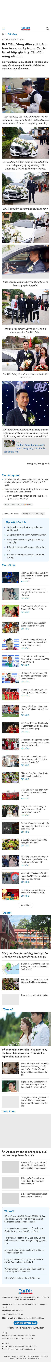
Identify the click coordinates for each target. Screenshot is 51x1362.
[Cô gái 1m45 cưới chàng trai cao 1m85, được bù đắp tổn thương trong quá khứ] (10, 811)
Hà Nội (5, 1333)
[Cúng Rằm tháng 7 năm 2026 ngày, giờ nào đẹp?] (10, 844)
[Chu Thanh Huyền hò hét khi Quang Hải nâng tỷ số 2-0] (10, 611)
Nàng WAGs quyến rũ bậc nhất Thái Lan (22, 1278)
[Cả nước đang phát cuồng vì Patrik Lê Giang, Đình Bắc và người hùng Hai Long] (10, 644)
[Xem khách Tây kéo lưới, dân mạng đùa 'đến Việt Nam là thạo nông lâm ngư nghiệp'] (10, 878)
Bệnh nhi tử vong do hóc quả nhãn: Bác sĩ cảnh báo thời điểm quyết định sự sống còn (34, 1165)
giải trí (34, 540)
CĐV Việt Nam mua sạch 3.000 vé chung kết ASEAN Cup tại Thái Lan (35, 792)
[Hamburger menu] (3, 28)
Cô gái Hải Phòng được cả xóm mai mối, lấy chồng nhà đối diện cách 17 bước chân (35, 742)
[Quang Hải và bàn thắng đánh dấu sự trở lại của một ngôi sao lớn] (10, 711)
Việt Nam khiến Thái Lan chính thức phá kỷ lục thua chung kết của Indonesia (34, 576)
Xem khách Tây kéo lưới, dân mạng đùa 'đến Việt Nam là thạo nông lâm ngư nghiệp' (35, 876)
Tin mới (9, 1211)
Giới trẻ (18, 442)
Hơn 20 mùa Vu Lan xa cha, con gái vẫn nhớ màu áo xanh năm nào (34, 592)
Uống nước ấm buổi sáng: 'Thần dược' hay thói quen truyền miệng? (32, 1181)
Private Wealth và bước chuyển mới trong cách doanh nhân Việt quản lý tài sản (35, 826)
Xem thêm (25, 905)
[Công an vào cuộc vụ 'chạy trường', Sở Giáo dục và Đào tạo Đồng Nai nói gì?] (25, 932)
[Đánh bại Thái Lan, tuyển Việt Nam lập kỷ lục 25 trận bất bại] (10, 694)
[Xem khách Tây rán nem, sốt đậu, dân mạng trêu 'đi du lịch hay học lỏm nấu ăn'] (10, 761)
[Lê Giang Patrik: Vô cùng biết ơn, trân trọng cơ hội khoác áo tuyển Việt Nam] (10, 677)
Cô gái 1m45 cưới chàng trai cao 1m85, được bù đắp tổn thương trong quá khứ (33, 809)
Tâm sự (8, 1009)
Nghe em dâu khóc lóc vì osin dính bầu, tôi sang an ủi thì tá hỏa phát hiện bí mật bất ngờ (34, 1084)
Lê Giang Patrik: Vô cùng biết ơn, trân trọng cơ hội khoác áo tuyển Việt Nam (34, 676)
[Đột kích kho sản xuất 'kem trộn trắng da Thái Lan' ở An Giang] (10, 984)
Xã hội (7, 912)
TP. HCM (5, 1343)
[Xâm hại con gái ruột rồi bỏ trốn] (10, 999)
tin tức (19, 527)
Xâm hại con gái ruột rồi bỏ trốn (35, 995)
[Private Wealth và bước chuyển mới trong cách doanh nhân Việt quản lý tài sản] (10, 828)
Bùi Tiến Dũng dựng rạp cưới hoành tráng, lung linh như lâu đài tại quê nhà (25, 448)
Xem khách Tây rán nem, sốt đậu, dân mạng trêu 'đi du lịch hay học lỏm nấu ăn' (34, 759)
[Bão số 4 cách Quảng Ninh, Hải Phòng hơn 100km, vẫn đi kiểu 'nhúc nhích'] (10, 968)
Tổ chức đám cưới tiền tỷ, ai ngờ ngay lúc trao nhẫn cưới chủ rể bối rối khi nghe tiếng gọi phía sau (24, 1053)
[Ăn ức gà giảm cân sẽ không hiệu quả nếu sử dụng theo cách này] (25, 1131)
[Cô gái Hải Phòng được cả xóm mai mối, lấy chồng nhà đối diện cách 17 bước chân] (10, 744)
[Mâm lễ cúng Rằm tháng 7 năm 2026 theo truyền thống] (10, 777)
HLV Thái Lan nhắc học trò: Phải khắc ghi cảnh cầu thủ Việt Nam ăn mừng (35, 659)
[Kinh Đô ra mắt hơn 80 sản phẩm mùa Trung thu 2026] (10, 894)
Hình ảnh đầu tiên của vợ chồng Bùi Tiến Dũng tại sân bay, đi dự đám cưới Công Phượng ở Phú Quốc (26, 482)
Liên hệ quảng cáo (25, 1323)
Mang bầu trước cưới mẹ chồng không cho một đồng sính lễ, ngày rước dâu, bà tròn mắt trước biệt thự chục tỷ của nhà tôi (35, 1069)
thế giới (20, 547)
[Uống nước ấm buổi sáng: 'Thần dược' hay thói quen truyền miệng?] (10, 1183)
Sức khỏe (9, 1111)
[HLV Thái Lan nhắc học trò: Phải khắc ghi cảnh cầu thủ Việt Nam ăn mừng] (10, 661)
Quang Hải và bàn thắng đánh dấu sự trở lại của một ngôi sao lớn (34, 709)
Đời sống (12, 34)
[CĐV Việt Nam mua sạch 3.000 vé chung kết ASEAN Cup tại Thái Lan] (10, 794)
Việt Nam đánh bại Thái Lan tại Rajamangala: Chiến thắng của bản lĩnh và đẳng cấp (34, 726)
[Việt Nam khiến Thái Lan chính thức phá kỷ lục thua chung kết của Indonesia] (10, 577)
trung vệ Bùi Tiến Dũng (33, 514)
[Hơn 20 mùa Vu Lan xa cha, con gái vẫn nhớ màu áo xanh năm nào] (10, 594)
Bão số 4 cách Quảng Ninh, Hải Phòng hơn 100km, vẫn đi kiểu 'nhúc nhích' (35, 966)
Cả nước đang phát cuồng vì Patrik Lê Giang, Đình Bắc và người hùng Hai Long (33, 642)
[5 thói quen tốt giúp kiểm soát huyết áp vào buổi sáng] (10, 1198)
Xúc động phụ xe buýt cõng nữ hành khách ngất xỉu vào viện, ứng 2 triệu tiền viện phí (34, 859)
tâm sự (38, 555)
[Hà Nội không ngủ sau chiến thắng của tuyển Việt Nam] (10, 627)
